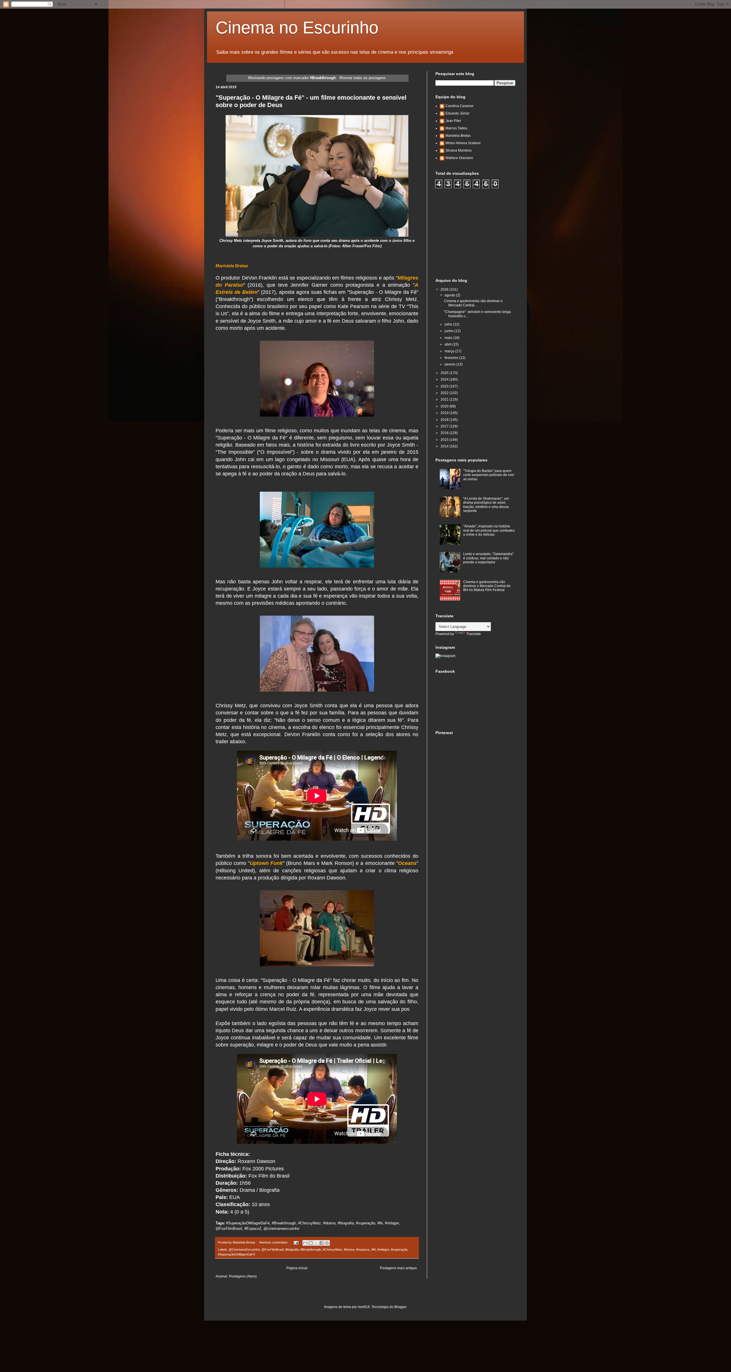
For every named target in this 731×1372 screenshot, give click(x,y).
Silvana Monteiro (458, 150)
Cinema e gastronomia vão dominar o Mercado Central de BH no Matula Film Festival (487, 586)
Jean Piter (453, 121)
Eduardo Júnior (457, 113)
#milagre (383, 1249)
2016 (445, 433)
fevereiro (452, 358)
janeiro (450, 364)
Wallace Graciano (459, 158)
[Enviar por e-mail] (305, 1243)
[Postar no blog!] (311, 1243)
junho (449, 331)
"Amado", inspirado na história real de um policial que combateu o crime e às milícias (489, 530)
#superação (399, 1249)
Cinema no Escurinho (297, 27)
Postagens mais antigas (398, 1268)
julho (449, 324)
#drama (349, 1249)
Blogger (400, 1307)
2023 (445, 386)
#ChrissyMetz (332, 1249)
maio (449, 338)
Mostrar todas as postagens (363, 78)
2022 (445, 393)
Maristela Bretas (458, 136)
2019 (445, 413)
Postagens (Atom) (243, 1276)
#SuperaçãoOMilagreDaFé (236, 1254)
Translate (473, 634)
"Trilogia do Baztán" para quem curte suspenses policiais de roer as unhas (488, 475)
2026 (445, 290)
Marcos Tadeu (456, 128)
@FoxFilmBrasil (273, 1249)
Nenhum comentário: (274, 1242)
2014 (445, 446)
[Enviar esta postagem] (296, 1242)
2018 (445, 420)
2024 (445, 379)
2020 (445, 406)
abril (448, 344)
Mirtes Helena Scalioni (463, 143)
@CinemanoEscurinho (244, 1249)
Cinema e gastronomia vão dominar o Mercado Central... (473, 303)
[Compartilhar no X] (316, 1243)
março (450, 351)
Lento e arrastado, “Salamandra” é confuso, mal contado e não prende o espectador (488, 558)
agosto (450, 295)
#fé (373, 1249)
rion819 (364, 1307)
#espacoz (363, 1249)
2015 (445, 440)
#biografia (292, 1249)
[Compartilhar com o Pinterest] (327, 1243)
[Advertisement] (478, 232)
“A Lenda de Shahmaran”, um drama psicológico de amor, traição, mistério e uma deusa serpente (486, 505)
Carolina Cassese (459, 106)
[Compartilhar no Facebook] (321, 1243)
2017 (445, 426)
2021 (445, 399)
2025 (445, 373)
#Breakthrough (310, 1249)
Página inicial (297, 1268)
